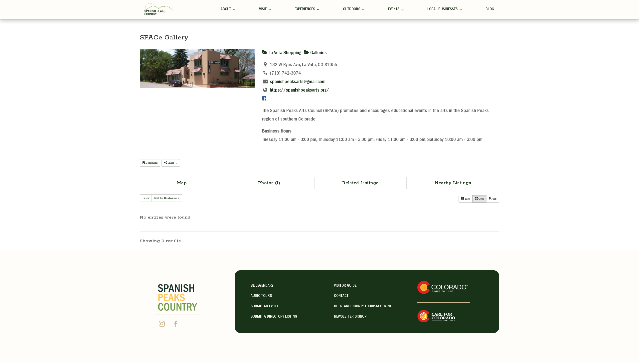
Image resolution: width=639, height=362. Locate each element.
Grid (481, 199)
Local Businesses (442, 9)
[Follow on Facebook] (176, 324)
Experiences (305, 9)
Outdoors (351, 9)
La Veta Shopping (284, 53)
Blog (489, 9)
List (467, 199)
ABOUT (226, 9)
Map (182, 183)
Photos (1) (269, 183)
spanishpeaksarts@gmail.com (297, 82)
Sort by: (165, 198)
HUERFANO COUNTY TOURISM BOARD (362, 307)
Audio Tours (261, 296)
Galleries (318, 53)
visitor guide (345, 286)
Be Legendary (262, 286)
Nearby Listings (453, 183)
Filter (146, 198)
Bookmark (151, 163)
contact (341, 296)
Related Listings (360, 183)
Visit (263, 9)
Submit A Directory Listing (274, 317)
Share (171, 163)
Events (393, 9)
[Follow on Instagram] (162, 324)
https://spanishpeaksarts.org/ (299, 90)
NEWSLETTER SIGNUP (350, 317)
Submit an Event (264, 307)
